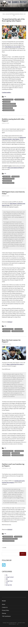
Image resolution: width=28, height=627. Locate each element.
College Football (9, 577)
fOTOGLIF (9, 321)
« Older (4, 547)
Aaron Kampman (19, 450)
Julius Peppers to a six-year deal (13, 46)
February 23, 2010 (6, 468)
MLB (7, 583)
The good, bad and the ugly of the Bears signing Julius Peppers (13, 20)
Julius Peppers (6, 101)
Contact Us (5, 607)
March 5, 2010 (5, 23)
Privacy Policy (5, 610)
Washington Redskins (8, 182)
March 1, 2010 (5, 195)
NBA (7, 579)
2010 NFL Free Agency (8, 99)
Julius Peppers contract (9, 103)
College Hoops (9, 581)
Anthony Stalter (19, 99)
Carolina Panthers (8, 536)
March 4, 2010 (5, 123)
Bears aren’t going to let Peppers (15, 167)
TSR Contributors (6, 616)
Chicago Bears (15, 453)
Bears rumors (18, 329)
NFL (5, 96)
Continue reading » (6, 92)
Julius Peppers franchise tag (10, 538)
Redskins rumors (7, 180)
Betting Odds (9, 585)
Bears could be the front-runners (15, 364)
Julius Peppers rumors (8, 110)
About (3, 604)
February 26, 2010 (6, 344)
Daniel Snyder (6, 176)
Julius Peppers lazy (7, 108)
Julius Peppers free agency (9, 105)
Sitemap (4, 613)
